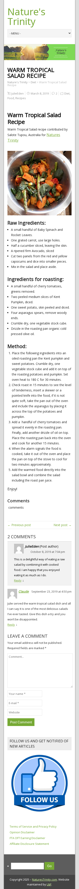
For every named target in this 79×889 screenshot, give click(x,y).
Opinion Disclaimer (22, 832)
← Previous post (19, 525)
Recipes (20, 98)
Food (10, 98)
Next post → (63, 525)
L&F (49, 884)
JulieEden (17, 93)
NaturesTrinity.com (44, 879)
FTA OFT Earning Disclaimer (27, 838)
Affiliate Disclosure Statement (29, 844)
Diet (67, 93)
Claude (23, 591)
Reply (18, 580)
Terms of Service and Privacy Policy (33, 826)
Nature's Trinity (26, 16)
